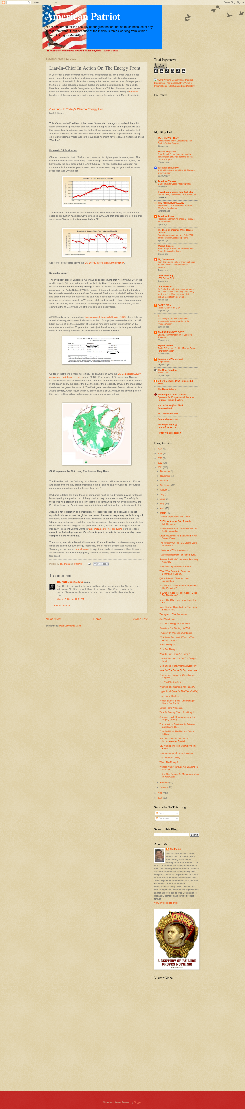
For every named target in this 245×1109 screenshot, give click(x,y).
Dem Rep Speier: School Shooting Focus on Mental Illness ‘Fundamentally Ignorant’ (176, 265)
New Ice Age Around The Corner (175, 516)
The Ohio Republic (167, 370)
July (162, 494)
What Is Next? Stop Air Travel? (175, 654)
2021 (160, 449)
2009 (160, 798)
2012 (160, 463)
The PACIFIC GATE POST (171, 332)
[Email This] (95, 564)
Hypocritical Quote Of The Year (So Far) (179, 691)
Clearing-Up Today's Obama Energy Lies (76, 109)
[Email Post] (89, 564)
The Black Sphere (167, 389)
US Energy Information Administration (104, 263)
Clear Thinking (165, 275)
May (162, 503)
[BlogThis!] (98, 564)
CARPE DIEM (164, 305)
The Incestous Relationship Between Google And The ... (177, 725)
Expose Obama (165, 345)
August (164, 490)
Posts (161, 813)
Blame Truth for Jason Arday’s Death (174, 184)
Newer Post (53, 619)
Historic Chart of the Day (169, 308)
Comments (163, 818)
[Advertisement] (167, 1035)
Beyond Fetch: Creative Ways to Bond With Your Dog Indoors (175, 206)
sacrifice (133, 91)
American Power (166, 216)
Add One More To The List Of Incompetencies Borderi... (174, 739)
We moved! (163, 372)
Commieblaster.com (168, 419)
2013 (160, 458)
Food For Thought (168, 649)
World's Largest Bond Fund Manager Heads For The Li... (177, 701)
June (163, 499)
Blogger (137, 1102)
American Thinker (167, 181)
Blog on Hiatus (164, 362)
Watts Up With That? (168, 138)
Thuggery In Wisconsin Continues (176, 633)
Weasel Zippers (166, 246)
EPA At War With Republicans (174, 550)
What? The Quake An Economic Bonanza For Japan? (175, 572)
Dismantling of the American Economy (178, 666)
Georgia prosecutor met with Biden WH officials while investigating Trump (175, 236)
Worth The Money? (169, 762)
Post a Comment (62, 605)
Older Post (140, 619)
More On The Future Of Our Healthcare (178, 670)
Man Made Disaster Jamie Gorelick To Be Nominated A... (178, 529)
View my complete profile (166, 903)
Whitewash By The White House (175, 566)
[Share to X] (101, 564)
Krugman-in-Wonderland (170, 359)
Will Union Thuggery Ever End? (175, 623)
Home (97, 619)
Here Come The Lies (169, 696)
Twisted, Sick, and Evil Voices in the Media (177, 194)
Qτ (159, 316)
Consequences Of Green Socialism (177, 753)
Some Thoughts (167, 644)
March (163, 513)
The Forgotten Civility (170, 757)
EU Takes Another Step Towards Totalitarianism (175, 522)
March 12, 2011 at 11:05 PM (70, 599)
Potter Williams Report (169, 433)
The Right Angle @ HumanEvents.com (167, 426)
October (164, 480)
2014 (160, 453)
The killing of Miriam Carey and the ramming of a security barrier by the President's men (174, 321)
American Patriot (83, 16)
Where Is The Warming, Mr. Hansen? (177, 687)
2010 (160, 793)
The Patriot (175, 849)
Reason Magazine (167, 151)
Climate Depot (165, 286)
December (165, 471)
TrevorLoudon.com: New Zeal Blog (176, 192)
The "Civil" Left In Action (171, 682)
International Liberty (168, 168)
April (162, 508)
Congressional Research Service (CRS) (105, 317)
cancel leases (82, 549)
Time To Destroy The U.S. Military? (177, 712)
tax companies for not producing (105, 529)
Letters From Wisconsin (171, 708)
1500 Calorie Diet (166, 278)
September (165, 485)
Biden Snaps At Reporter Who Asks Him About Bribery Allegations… (176, 249)
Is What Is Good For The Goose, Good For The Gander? (178, 594)
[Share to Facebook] (104, 564)
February (164, 782)
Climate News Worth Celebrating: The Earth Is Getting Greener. (175, 142)
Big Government (166, 259)
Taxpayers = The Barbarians (173, 614)
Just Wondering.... (168, 619)
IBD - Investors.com (168, 413)
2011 (160, 467)
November (165, 476)
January (164, 787)
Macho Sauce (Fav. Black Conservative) (170, 406)
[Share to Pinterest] (107, 564)
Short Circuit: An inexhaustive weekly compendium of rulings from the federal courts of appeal (175, 157)
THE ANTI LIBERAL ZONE (70, 582)
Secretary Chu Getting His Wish (175, 628)
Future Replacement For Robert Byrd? (178, 554)
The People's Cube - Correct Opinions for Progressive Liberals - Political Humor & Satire (176, 397)
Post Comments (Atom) (70, 625)
